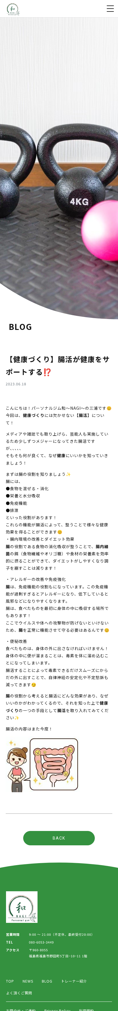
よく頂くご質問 (19, 992)
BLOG (47, 981)
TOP (10, 981)
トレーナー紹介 (74, 981)
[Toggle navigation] (110, 8)
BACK (59, 838)
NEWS (28, 981)
